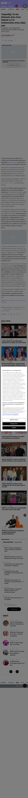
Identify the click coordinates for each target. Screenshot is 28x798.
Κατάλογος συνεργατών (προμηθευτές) (10, 414)
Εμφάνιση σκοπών (14, 419)
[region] (14, 399)
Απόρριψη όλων (14, 423)
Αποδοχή (14, 427)
